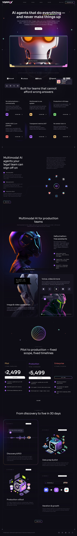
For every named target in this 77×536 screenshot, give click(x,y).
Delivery (49, 2)
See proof (38, 400)
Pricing (33, 2)
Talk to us (61, 2)
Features (24, 2)
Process (41, 2)
